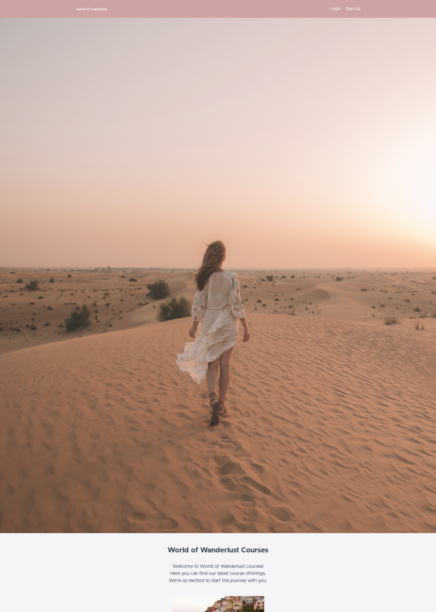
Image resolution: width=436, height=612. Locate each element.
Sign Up (353, 9)
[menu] (343, 9)
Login (335, 9)
